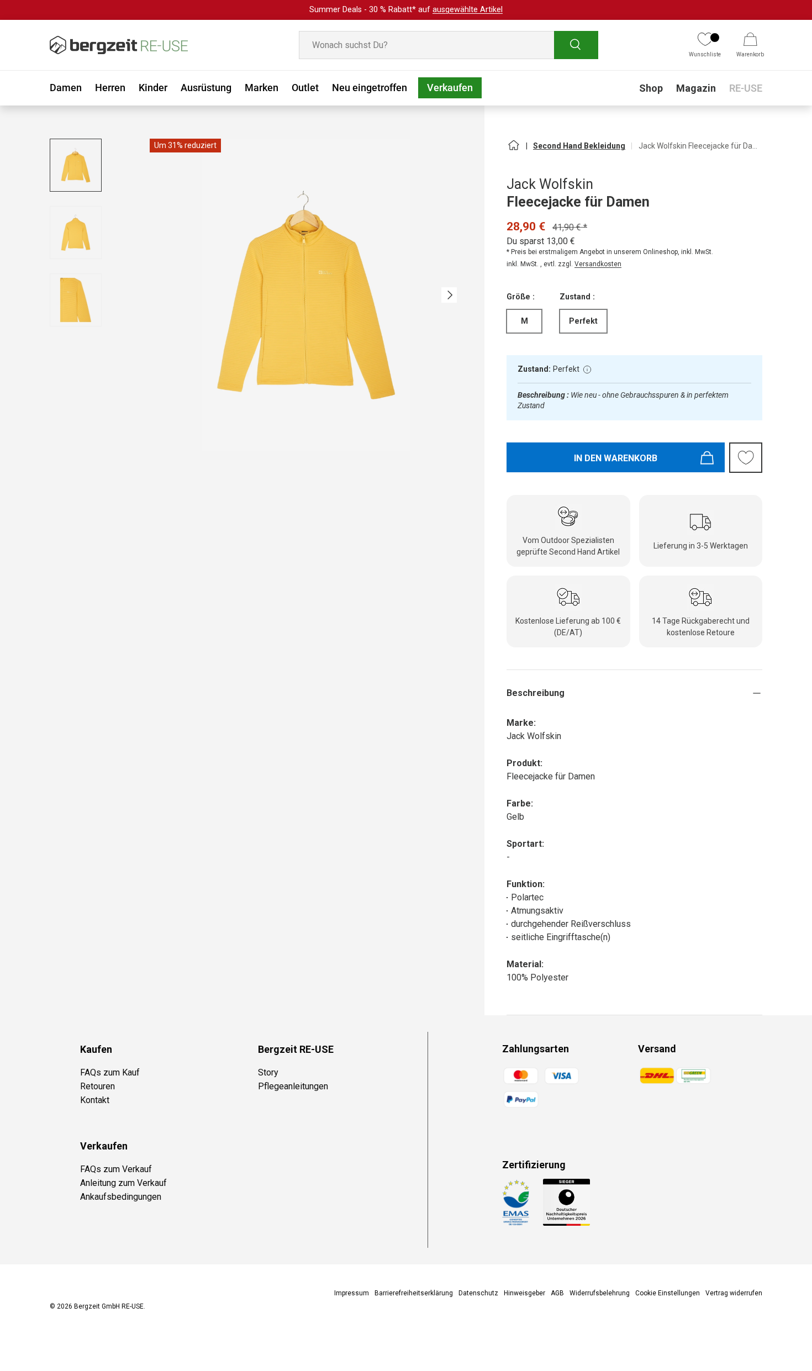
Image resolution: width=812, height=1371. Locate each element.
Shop (651, 88)
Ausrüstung (206, 87)
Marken (261, 87)
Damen (66, 87)
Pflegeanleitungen (293, 1086)
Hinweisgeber (524, 1293)
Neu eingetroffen (369, 87)
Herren (110, 87)
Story (268, 1072)
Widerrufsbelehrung (600, 1293)
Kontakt (94, 1100)
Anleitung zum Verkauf (123, 1183)
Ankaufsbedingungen (120, 1196)
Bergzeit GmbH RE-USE (109, 1306)
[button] (750, 45)
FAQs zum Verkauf (116, 1169)
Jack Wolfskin (550, 184)
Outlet (305, 87)
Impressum (351, 1293)
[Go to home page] (513, 150)
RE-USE (745, 88)
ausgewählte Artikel (468, 9)
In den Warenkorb (615, 458)
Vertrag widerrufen (733, 1293)
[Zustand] (587, 369)
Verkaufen (450, 87)
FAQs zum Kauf (110, 1072)
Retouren (97, 1086)
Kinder (153, 87)
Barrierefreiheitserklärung (414, 1293)
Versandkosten (597, 264)
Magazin (696, 88)
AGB (557, 1293)
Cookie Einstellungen (667, 1293)
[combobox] (448, 45)
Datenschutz (478, 1293)
